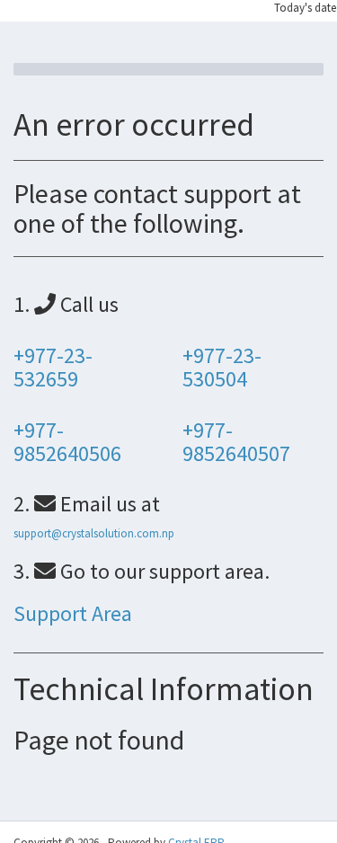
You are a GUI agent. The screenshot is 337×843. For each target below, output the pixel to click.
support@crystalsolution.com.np (93, 533)
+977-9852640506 (67, 441)
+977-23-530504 (222, 367)
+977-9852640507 (236, 441)
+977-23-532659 (53, 367)
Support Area (72, 613)
